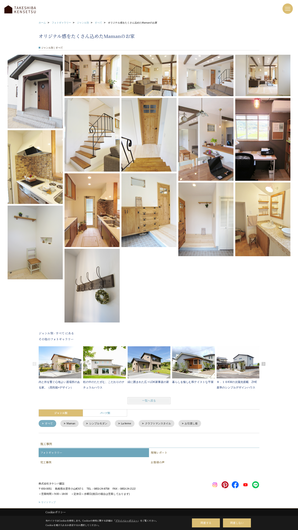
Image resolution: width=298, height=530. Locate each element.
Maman (71, 423)
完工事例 (45, 462)
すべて (49, 423)
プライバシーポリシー (126, 520)
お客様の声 (158, 462)
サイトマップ (48, 502)
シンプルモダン (98, 423)
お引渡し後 (191, 423)
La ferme (126, 423)
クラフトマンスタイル (158, 423)
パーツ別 (105, 413)
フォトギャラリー (51, 453)
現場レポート (159, 453)
